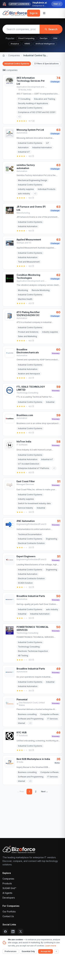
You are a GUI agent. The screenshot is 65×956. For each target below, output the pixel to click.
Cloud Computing (26, 38)
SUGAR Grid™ (9, 888)
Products (7, 883)
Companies (14, 55)
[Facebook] (5, 931)
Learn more (50, 945)
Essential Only (28, 951)
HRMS (27, 43)
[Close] (56, 951)
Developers (9, 897)
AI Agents (7, 893)
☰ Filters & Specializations (46, 63)
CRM (55, 38)
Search (52, 29)
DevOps (43, 38)
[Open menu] (44, 13)
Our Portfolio (9, 911)
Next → (44, 791)
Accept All (45, 951)
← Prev (20, 791)
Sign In (34, 13)
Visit (55, 4)
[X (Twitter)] (20, 931)
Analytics (15, 43)
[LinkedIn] (13, 931)
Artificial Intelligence (45, 43)
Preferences (10, 951)
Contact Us (8, 916)
